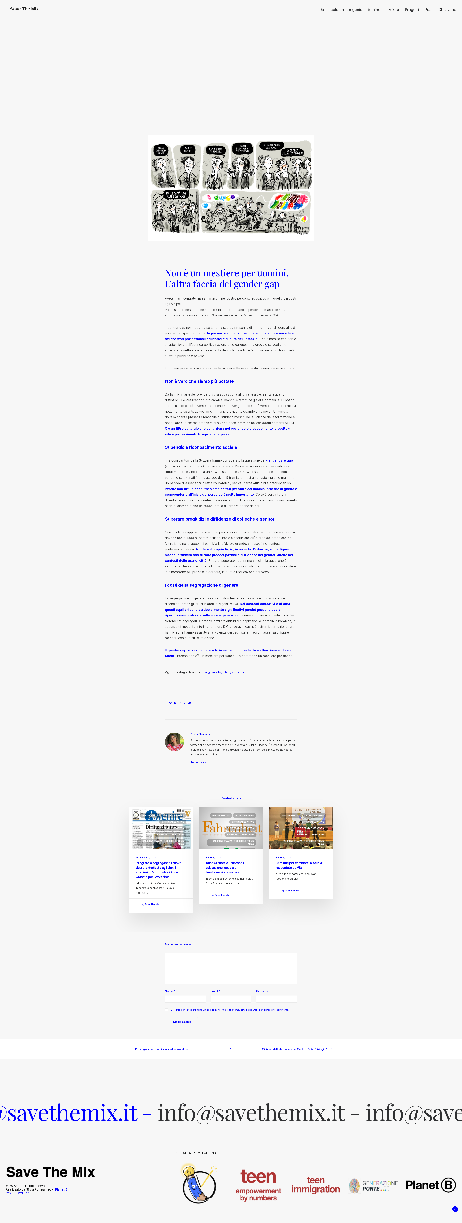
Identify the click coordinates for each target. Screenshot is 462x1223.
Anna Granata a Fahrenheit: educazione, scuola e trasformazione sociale (225, 867)
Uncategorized (150, 815)
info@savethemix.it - (137, 1111)
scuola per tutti (174, 815)
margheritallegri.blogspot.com (223, 672)
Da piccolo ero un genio (340, 9)
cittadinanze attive (173, 822)
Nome (170, 991)
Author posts (198, 762)
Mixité (393, 9)
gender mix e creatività (171, 828)
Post (429, 9)
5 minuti (375, 9)
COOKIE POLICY (17, 1193)
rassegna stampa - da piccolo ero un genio (163, 842)
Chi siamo (447, 9)
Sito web (262, 991)
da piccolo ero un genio (170, 834)
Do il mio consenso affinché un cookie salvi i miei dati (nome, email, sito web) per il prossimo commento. (230, 1009)
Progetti (412, 9)
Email (215, 991)
